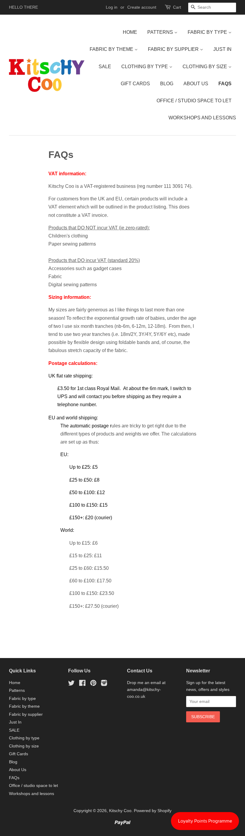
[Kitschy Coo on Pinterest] (93, 684)
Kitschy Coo (120, 810)
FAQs (225, 83)
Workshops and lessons (202, 117)
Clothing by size (205, 66)
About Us (195, 83)
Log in (111, 7)
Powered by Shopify (153, 810)
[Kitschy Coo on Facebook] (82, 684)
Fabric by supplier (174, 49)
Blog (166, 83)
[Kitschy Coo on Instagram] (104, 684)
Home (130, 32)
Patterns (160, 32)
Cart (177, 7)
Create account (141, 7)
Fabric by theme (112, 49)
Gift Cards (135, 83)
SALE (105, 66)
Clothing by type (145, 66)
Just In (222, 49)
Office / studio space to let (194, 100)
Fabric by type (208, 32)
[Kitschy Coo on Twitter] (71, 684)
